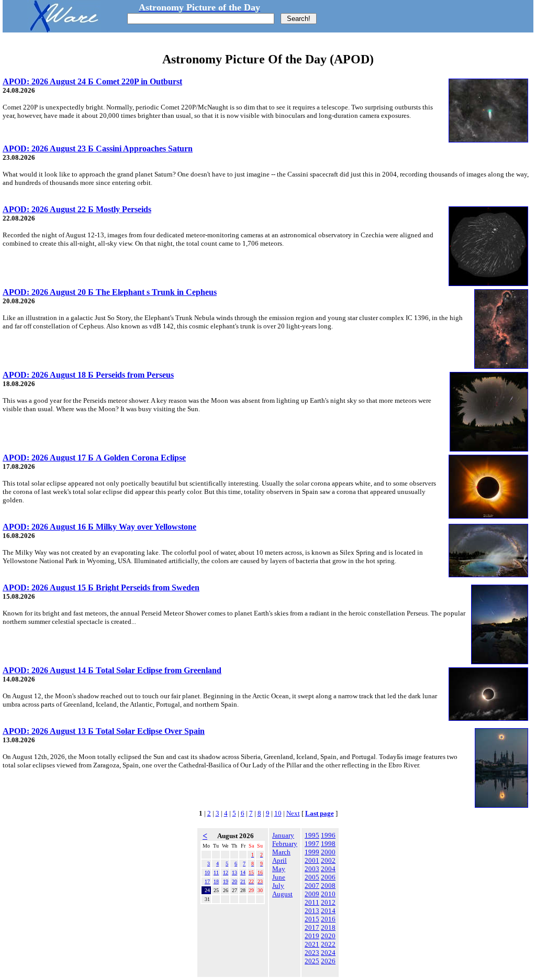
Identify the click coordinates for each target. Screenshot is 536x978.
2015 (312, 919)
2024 (328, 953)
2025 (312, 961)
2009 (312, 894)
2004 (328, 869)
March (281, 852)
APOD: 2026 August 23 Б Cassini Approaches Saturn (98, 148)
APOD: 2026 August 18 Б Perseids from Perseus (88, 374)
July (278, 885)
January (283, 835)
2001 (312, 860)
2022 (328, 944)
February (284, 844)
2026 (328, 961)
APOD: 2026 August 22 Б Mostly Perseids (77, 209)
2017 (312, 927)
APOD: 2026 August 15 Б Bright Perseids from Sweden (101, 587)
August (282, 894)
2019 (312, 936)
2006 (328, 877)
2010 (328, 894)
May (278, 869)
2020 (328, 936)
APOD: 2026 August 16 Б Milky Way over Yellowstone (99, 526)
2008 (328, 885)
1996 (328, 835)
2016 (328, 919)
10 (278, 813)
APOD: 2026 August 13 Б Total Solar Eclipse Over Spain (104, 731)
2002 (328, 860)
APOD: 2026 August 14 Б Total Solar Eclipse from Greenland (112, 670)
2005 (312, 877)
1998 (328, 844)
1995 (312, 835)
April (279, 860)
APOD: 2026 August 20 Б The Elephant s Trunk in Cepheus (110, 292)
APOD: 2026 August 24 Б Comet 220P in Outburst (92, 81)
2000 (328, 852)
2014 (328, 911)
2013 (312, 911)
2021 (312, 944)
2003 (312, 869)
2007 (312, 885)
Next (293, 813)
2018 (328, 927)
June (278, 877)
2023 (312, 953)
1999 (312, 852)
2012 (328, 902)
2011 (312, 902)
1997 (312, 844)
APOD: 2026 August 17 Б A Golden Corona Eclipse (94, 457)
